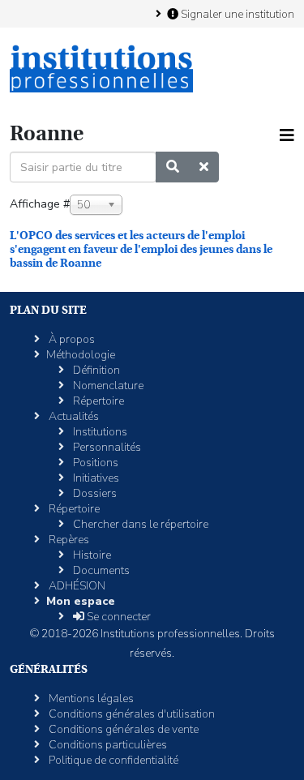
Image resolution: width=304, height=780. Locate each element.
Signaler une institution (236, 13)
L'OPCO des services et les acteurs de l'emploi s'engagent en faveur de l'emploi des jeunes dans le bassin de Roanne (141, 249)
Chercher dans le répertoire (139, 524)
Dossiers (94, 493)
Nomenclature (107, 385)
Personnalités (106, 447)
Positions (94, 462)
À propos (70, 339)
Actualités (72, 416)
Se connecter (117, 616)
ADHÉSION (75, 586)
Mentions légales (90, 698)
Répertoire (97, 401)
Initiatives (95, 478)
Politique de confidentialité (112, 760)
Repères (67, 539)
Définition (95, 370)
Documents (100, 570)
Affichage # (40, 204)
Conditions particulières (106, 744)
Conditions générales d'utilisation (130, 714)
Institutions (99, 431)
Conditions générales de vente (122, 729)
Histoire (91, 555)
